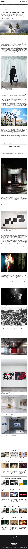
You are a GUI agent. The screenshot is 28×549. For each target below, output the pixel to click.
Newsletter (26, 37)
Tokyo (26, 139)
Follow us (22, 37)
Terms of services (10, 152)
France (5, 236)
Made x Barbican (7, 4)
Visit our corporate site (22, 546)
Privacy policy (23, 539)
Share (2, 37)
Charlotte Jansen (3, 18)
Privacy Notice (21, 152)
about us (4, 539)
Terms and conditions (17, 539)
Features (14, 18)
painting (19, 248)
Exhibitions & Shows (5, 9)
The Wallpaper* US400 (13, 4)
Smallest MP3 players (21, 4)
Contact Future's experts (9, 539)
